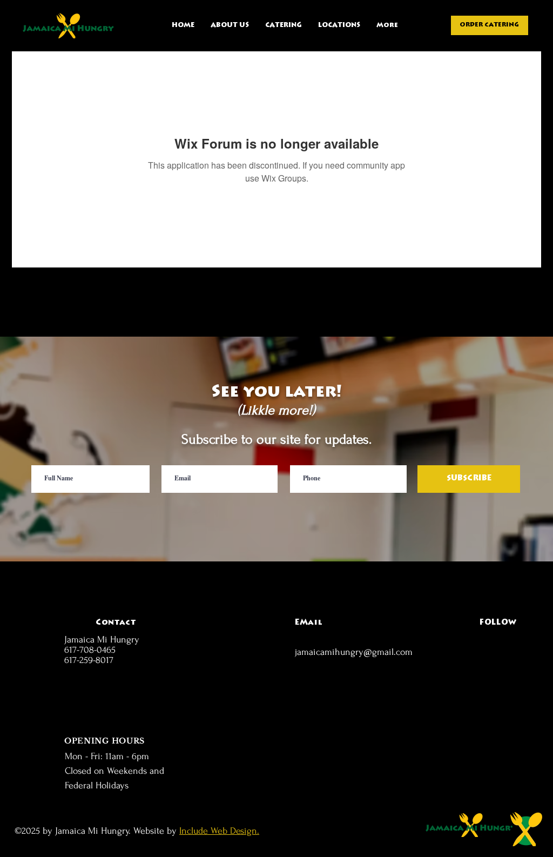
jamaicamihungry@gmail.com (354, 652)
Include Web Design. (219, 831)
